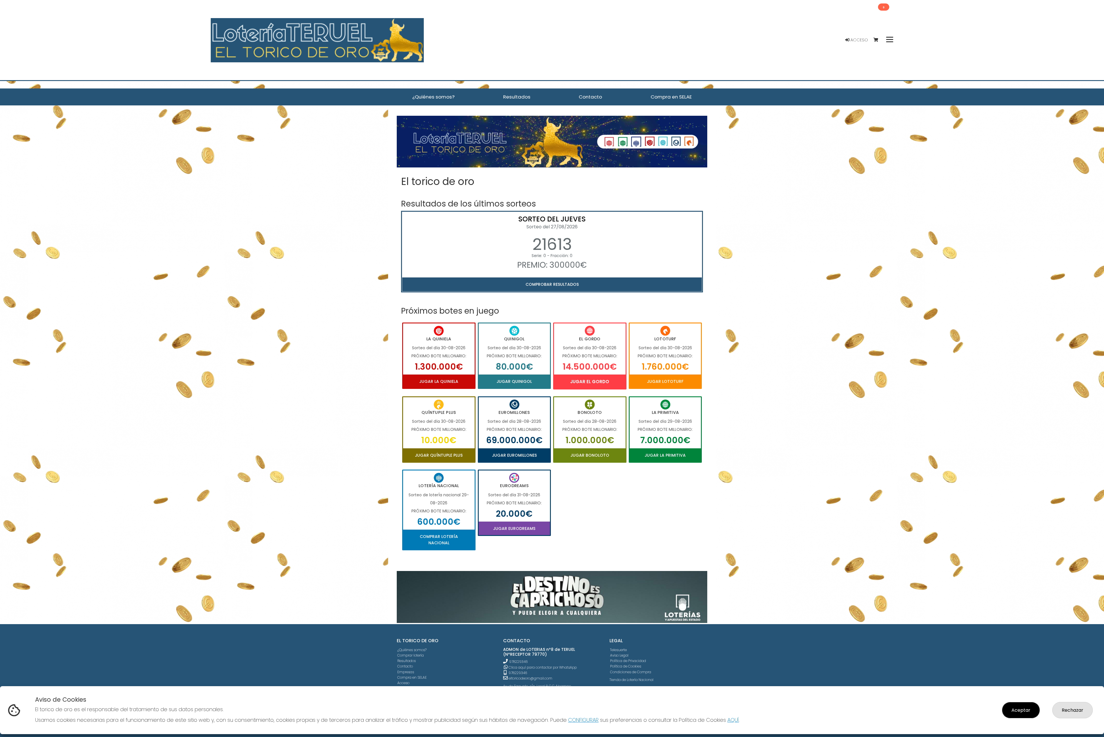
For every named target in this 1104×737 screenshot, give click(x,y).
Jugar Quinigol (514, 381)
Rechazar (1072, 710)
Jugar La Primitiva (665, 455)
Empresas (405, 672)
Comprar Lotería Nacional (439, 540)
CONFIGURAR (583, 720)
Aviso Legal (619, 655)
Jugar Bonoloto (589, 455)
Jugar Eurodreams (514, 528)
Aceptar (1020, 710)
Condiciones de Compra (630, 672)
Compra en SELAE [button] (671, 96)
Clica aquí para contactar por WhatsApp (542, 667)
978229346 (518, 661)
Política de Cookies (625, 666)
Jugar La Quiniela (438, 381)
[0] (878, 40)
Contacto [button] (590, 96)
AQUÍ (733, 720)
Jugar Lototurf (665, 381)
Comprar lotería (410, 655)
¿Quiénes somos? (412, 649)
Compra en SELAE (412, 677)
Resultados (406, 660)
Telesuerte (618, 649)
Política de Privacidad (628, 660)
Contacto (405, 666)
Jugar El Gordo (589, 382)
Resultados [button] (516, 96)
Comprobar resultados (552, 284)
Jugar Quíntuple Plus (439, 455)
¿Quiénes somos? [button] (433, 96)
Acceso (858, 40)
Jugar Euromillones (514, 455)
